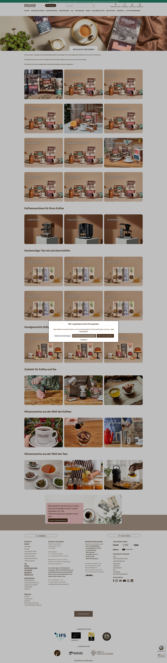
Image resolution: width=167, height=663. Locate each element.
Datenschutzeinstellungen (62, 336)
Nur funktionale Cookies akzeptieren (84, 336)
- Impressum (83, 339)
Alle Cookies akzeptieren (105, 336)
